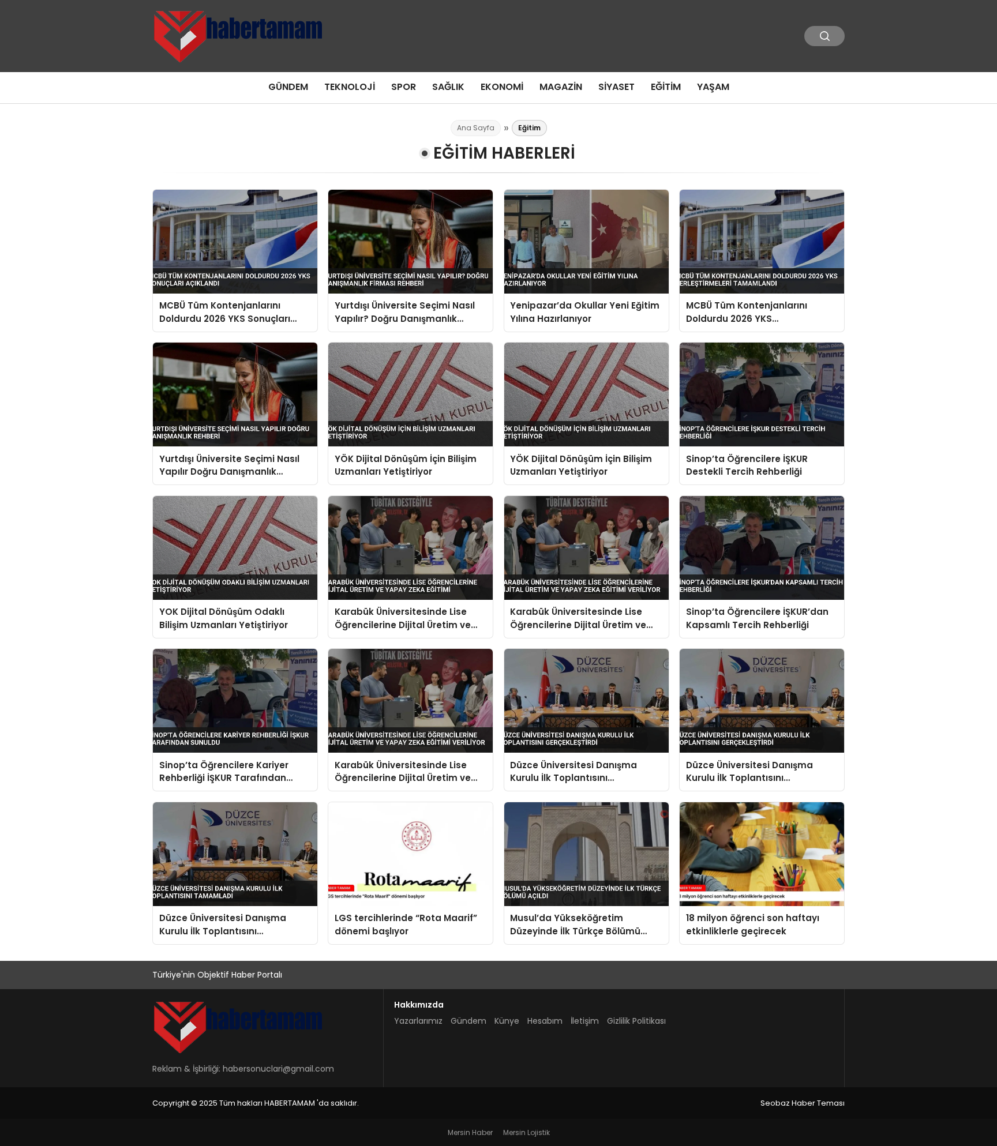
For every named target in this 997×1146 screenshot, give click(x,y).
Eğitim (666, 86)
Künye (506, 1021)
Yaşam (713, 86)
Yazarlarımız (418, 1021)
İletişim (585, 1021)
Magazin (560, 86)
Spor (403, 86)
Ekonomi (502, 86)
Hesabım (545, 1021)
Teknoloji (349, 86)
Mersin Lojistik (526, 1132)
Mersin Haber (470, 1132)
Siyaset (616, 86)
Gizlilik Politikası (636, 1021)
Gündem (288, 86)
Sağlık (448, 86)
